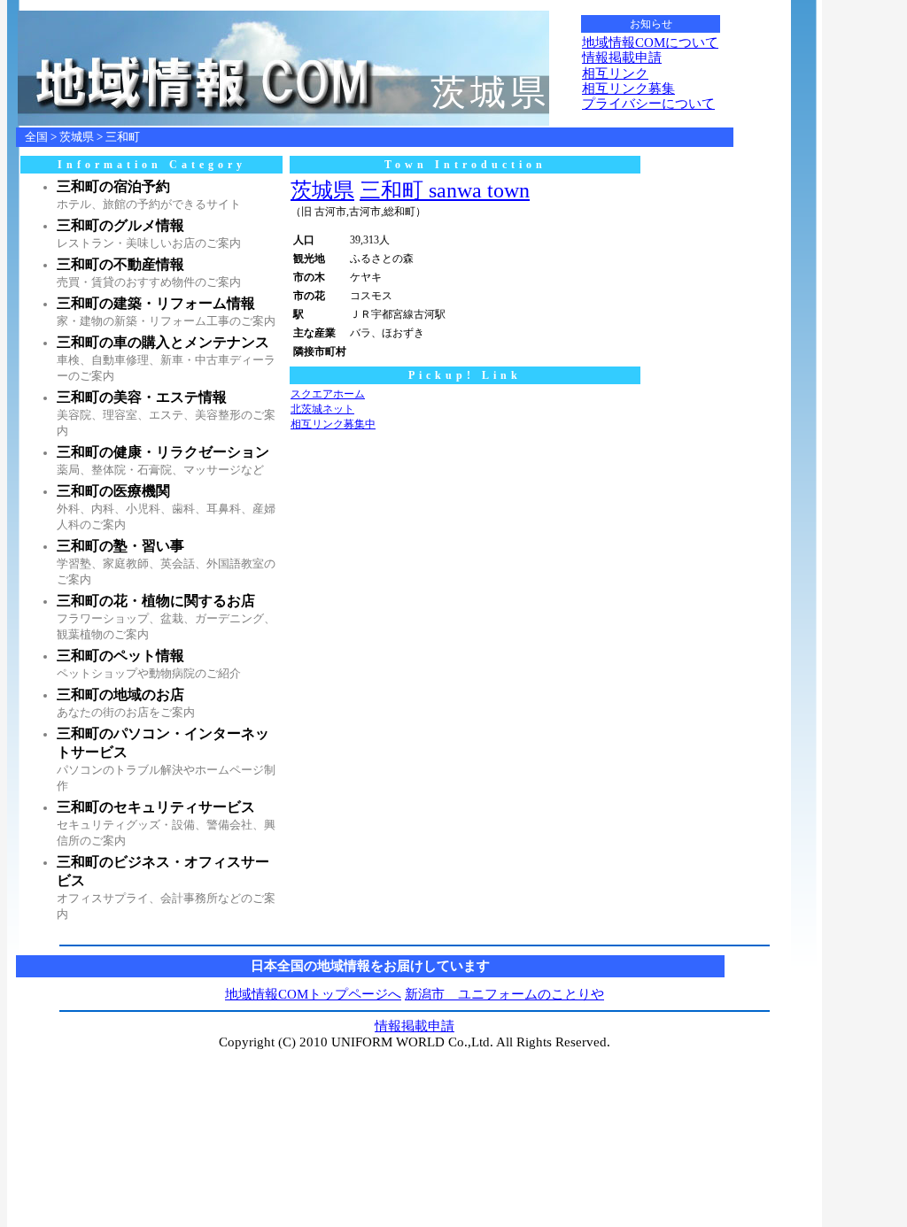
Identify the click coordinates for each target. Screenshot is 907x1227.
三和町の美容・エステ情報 (142, 397)
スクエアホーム (328, 394)
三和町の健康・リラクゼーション (163, 451)
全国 (36, 136)
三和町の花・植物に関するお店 (156, 600)
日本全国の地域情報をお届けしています (370, 966)
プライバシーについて (648, 103)
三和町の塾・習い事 (120, 545)
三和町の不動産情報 (120, 264)
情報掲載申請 (622, 57)
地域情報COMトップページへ (313, 994)
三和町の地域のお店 (120, 694)
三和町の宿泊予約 (113, 186)
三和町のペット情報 (120, 655)
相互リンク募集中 (333, 424)
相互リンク (615, 73)
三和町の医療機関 (113, 490)
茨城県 (76, 136)
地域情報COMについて (650, 42)
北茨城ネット (322, 409)
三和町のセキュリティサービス (156, 806)
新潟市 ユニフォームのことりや (504, 994)
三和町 (122, 136)
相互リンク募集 (628, 88)
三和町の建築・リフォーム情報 (156, 303)
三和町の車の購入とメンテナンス (163, 342)
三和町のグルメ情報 (120, 225)
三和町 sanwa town (445, 190)
